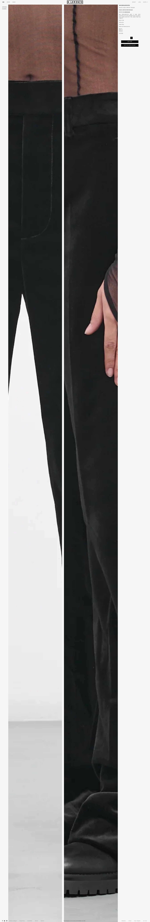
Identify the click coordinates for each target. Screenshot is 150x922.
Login (139, 2)
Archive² (134, 2)
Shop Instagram (137, 920)
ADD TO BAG (130, 41)
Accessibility (29, 920)
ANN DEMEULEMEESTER (124, 5)
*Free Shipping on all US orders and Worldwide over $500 (74, 920)
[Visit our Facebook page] (2, 921)
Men (3, 2)
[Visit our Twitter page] (4, 921)
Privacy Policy (22, 920)
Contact (130, 920)
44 (131, 38)
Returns (36, 920)
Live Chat (145, 920)
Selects (145, 2)
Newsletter (124, 920)
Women (8, 2)
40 (128, 38)
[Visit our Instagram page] (7, 921)
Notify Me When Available (130, 45)
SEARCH (14, 2)
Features (42, 920)
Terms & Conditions (13, 920)
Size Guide (121, 33)
